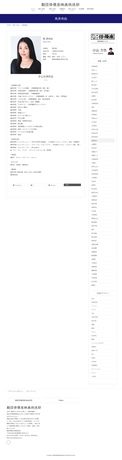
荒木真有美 (95, 174)
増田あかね (95, 218)
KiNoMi (94, 181)
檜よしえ (94, 81)
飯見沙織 (94, 203)
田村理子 (94, 240)
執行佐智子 (95, 92)
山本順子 (94, 125)
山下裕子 (94, 122)
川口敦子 (94, 77)
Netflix (93, 358)
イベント (94, 306)
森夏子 (94, 285)
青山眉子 (94, 85)
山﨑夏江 (94, 144)
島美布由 (94, 140)
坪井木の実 (95, 129)
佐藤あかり (95, 151)
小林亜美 (94, 196)
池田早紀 (94, 207)
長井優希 (94, 248)
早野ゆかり (95, 118)
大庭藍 (94, 163)
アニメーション (96, 369)
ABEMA (94, 346)
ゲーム (94, 372)
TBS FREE (95, 317)
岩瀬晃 (94, 96)
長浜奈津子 (95, 133)
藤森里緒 (94, 270)
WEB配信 (94, 365)
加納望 (94, 259)
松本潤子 (94, 100)
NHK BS (94, 321)
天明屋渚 (94, 214)
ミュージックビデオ (98, 343)
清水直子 (94, 148)
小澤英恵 (94, 177)
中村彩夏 (94, 278)
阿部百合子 (95, 74)
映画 (93, 328)
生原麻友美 (95, 159)
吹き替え (94, 335)
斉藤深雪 (94, 111)
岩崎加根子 (95, 66)
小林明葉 (94, 274)
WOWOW (94, 302)
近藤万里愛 (95, 244)
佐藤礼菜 (94, 200)
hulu (93, 298)
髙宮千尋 (94, 226)
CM (93, 354)
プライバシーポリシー (15, 391)
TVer (93, 313)
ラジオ (94, 309)
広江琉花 (94, 281)
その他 (94, 376)
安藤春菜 (94, 252)
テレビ (94, 332)
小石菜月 (94, 263)
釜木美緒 (94, 233)
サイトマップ (31, 391)
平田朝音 (94, 114)
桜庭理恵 (94, 266)
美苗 (93, 107)
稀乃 (93, 229)
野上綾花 (94, 189)
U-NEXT (94, 361)
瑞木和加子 (95, 137)
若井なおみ (95, 166)
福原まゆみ (95, 192)
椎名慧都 (94, 222)
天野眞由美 (95, 103)
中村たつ (94, 70)
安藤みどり (95, 155)
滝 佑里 (94, 211)
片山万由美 (95, 88)
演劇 (93, 324)
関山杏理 (94, 237)
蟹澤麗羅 (94, 255)
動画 (93, 339)
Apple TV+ (95, 350)
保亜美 (94, 185)
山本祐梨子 (95, 170)
